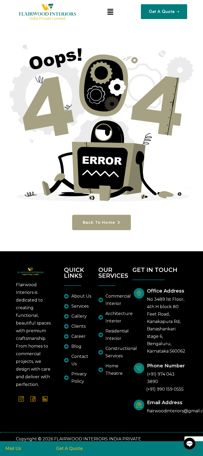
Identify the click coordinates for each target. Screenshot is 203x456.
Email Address (164, 402)
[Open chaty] (189, 443)
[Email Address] (139, 405)
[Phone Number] (139, 368)
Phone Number (166, 366)
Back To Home (100, 222)
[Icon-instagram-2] (21, 399)
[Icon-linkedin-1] (45, 399)
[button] (110, 11)
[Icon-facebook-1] (33, 399)
